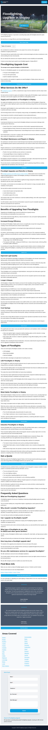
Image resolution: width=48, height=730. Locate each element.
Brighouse (4, 657)
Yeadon (14, 572)
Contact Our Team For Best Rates (24, 84)
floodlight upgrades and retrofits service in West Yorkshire (15, 173)
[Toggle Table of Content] (13, 46)
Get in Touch (24, 325)
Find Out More (24, 421)
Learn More (24, 167)
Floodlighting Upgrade (7, 90)
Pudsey (18, 572)
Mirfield (26, 643)
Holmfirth (26, 659)
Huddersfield (27, 647)
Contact (44, 2)
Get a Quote (23, 25)
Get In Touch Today (24, 42)
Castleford (26, 661)
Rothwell (26, 651)
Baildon (2, 572)
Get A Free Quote (24, 627)
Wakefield (26, 653)
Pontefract (26, 663)
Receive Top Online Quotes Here (24, 575)
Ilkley (3, 653)
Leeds (3, 664)
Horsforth (4, 647)
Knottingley (27, 665)
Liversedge (4, 659)
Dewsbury (26, 645)
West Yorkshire (5, 666)
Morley (3, 661)
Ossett (25, 649)
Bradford (10, 572)
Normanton (26, 657)
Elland (25, 641)
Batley (25, 639)
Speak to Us (24, 252)
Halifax (3, 655)
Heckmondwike (27, 637)
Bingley (6, 572)
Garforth (26, 655)
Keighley (4, 649)
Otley (3, 651)
